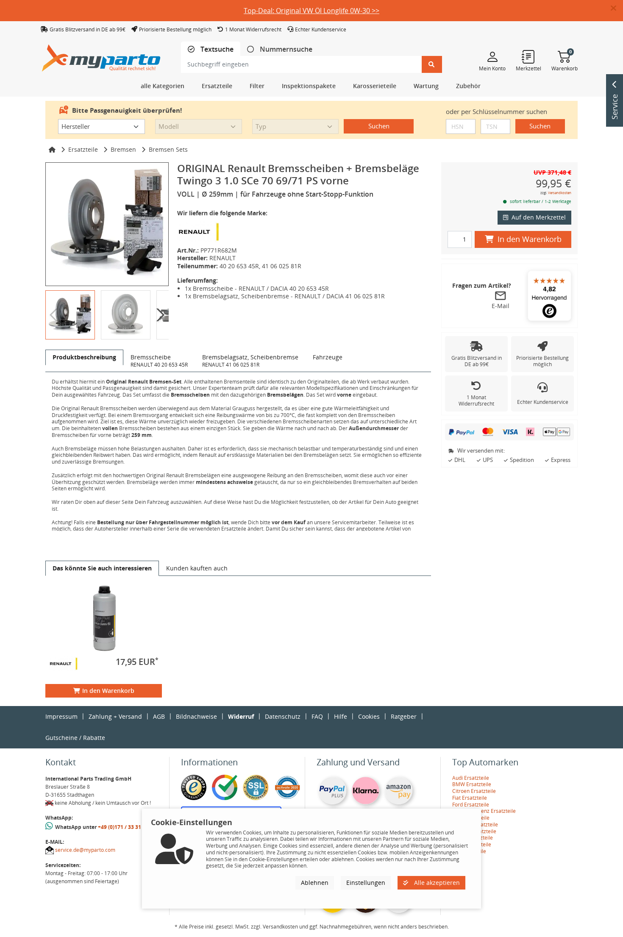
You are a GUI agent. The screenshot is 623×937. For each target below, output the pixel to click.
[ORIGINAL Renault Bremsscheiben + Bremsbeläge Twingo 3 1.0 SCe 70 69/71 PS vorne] (107, 224)
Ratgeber (404, 716)
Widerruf (241, 716)
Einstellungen (365, 883)
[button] (617, 8)
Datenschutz (282, 716)
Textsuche (216, 49)
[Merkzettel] (528, 56)
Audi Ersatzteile (470, 777)
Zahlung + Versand (115, 716)
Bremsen (123, 149)
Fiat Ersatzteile (469, 797)
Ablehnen (314, 883)
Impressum (61, 716)
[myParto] (101, 56)
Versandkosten (559, 192)
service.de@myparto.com (85, 850)
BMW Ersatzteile (471, 784)
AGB (159, 716)
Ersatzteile (83, 149)
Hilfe (340, 716)
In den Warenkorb (108, 691)
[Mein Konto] (492, 56)
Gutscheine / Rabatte (75, 738)
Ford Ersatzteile (470, 804)
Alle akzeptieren (436, 883)
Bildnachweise (196, 716)
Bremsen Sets (168, 149)
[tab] (210, 49)
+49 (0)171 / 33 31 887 (124, 827)
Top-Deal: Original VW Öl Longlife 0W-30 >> (311, 10)
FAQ (317, 716)
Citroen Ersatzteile (474, 791)
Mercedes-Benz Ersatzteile (484, 811)
